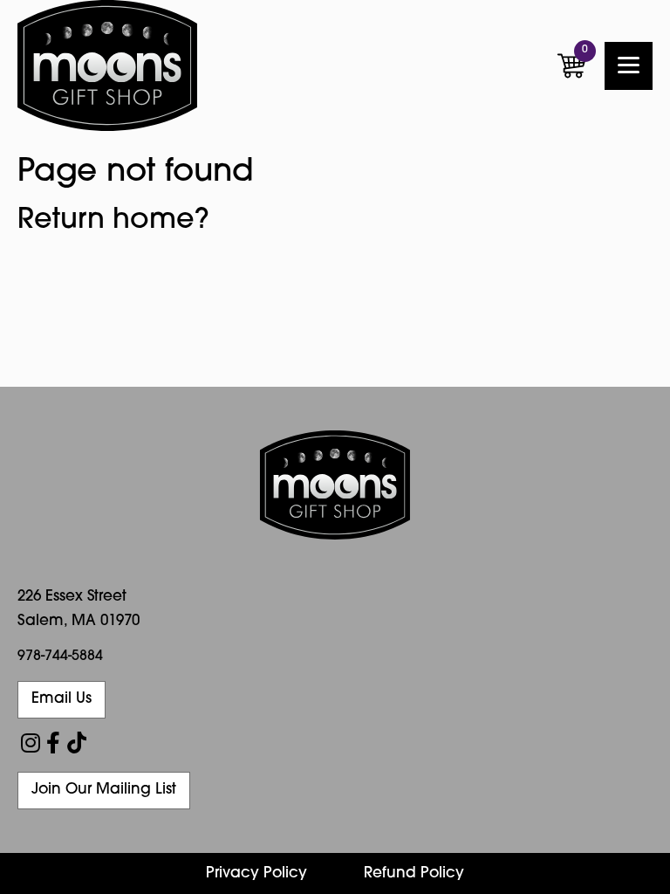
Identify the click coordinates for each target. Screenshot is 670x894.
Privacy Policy (256, 873)
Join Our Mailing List (103, 789)
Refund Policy (414, 873)
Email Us (61, 698)
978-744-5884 (60, 657)
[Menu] (629, 66)
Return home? (113, 221)
